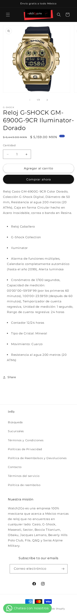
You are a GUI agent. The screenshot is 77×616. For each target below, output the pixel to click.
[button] (8, 14)
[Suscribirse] (63, 568)
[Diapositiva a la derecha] (47, 100)
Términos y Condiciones (25, 440)
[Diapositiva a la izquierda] (29, 100)
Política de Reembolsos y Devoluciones (37, 458)
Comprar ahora (38, 179)
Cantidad (9, 145)
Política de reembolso (24, 485)
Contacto (15, 467)
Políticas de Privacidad (25, 449)
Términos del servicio (24, 476)
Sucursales (16, 431)
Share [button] (12, 377)
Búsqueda (15, 422)
